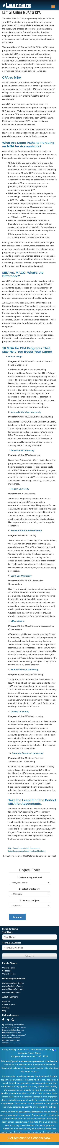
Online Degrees (8, 968)
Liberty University (20, 711)
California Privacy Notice (29, 1053)
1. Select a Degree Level (29, 877)
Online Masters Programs (12, 989)
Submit (29, 956)
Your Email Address (11, 943)
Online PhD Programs (11, 992)
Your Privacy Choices (41, 1049)
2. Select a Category (29, 889)
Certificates (6, 971)
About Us (6, 1001)
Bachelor (12, 986)
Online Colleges (9, 974)
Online (5, 986)
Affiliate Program (9, 1004)
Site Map (6, 1008)
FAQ (4, 1011)
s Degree (19, 986)
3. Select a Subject (29, 900)
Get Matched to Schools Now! (29, 1137)
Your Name (7, 932)
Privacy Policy (15, 1043)
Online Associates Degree (13, 983)
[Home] (16, 5)
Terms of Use (22, 1049)
